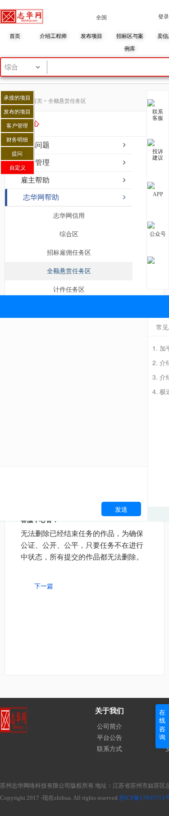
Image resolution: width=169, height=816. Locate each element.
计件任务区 (69, 289)
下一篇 (43, 586)
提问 (17, 154)
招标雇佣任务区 (69, 252)
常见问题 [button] (35, 145)
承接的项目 (17, 98)
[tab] (68, 145)
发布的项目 (17, 112)
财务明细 (17, 140)
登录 (163, 17)
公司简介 (109, 726)
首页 (14, 36)
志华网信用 (69, 215)
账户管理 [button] (35, 162)
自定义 (17, 168)
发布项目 (91, 36)
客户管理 (17, 126)
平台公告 (109, 737)
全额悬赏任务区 (69, 271)
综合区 (68, 234)
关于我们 (109, 711)
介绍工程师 (53, 36)
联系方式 (109, 749)
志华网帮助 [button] (41, 197)
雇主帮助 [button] (35, 180)
